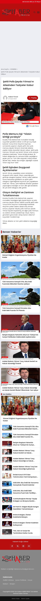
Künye (30, 580)
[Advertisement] (20, 44)
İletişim (12, 584)
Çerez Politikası (20, 580)
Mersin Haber (16, 598)
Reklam (5, 584)
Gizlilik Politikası (8, 580)
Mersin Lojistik (25, 598)
